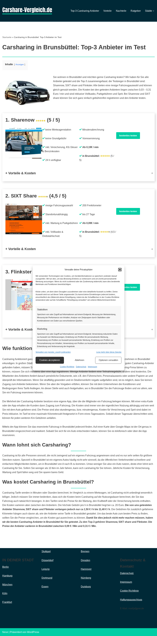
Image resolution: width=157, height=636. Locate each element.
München (7, 584)
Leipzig (46, 569)
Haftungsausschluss (131, 599)
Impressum (92, 367)
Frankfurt (7, 602)
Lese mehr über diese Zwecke (108, 352)
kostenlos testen (128, 135)
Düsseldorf (47, 560)
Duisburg (86, 586)
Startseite (6, 37)
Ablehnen (79, 360)
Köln (4, 593)
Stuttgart (46, 551)
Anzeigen (19, 64)
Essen (45, 586)
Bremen (85, 551)
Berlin (5, 567)
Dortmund (47, 578)
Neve (5, 632)
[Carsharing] (27, 10)
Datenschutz (81, 367)
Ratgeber (136, 11)
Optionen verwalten (108, 360)
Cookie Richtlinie (129, 590)
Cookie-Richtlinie (67, 367)
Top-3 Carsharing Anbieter (85, 11)
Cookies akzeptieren (49, 360)
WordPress (33, 632)
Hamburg (7, 575)
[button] (119, 269)
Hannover (86, 569)
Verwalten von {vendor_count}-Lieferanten (53, 352)
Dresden (85, 560)
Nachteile (121, 11)
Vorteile (107, 11)
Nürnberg (86, 578)
